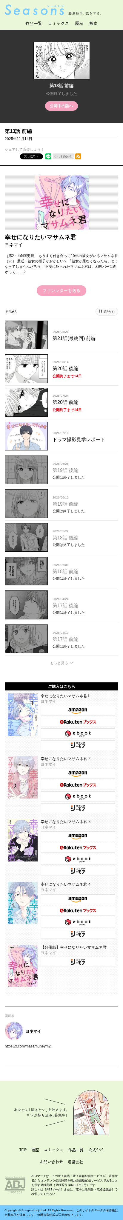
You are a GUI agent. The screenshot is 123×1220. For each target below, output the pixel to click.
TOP (23, 1150)
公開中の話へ (61, 106)
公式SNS (96, 1150)
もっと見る (59, 663)
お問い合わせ (51, 1161)
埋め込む (66, 156)
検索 (93, 23)
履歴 (35, 1150)
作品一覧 (33, 23)
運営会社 (75, 1161)
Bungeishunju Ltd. (34, 1210)
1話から (109, 311)
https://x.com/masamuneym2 (28, 1046)
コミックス (58, 23)
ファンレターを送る (61, 290)
